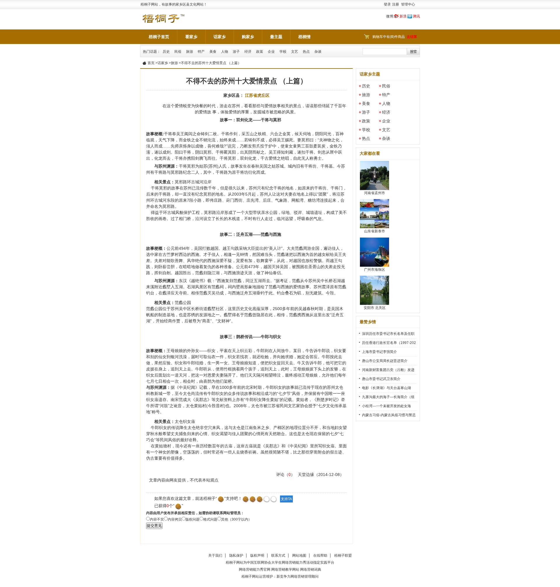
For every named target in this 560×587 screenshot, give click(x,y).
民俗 (177, 52)
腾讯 (416, 16)
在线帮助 (320, 555)
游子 (236, 52)
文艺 (294, 52)
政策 (259, 52)
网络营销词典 (310, 569)
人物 (224, 52)
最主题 (276, 36)
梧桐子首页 (159, 36)
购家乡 (248, 36)
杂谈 (317, 52)
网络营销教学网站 (285, 569)
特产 (201, 52)
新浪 (403, 16)
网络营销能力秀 (294, 562)
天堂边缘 (306, 474)
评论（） (285, 474)
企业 (271, 52)
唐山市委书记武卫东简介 (381, 379)
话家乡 (220, 36)
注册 (395, 4)
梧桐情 (304, 36)
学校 (282, 52)
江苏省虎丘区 (257, 95)
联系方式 (278, 555)
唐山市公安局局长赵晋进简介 (384, 361)
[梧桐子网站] (163, 15)
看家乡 (191, 36)
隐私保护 (236, 555)
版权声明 (257, 555)
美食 (212, 52)
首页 (151, 63)
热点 (306, 52)
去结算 (412, 37)
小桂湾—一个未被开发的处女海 (386, 406)
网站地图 (299, 555)
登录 (387, 4)
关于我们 (215, 555)
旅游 (189, 52)
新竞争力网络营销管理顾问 (297, 576)
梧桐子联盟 (343, 555)
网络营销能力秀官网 (254, 569)
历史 (166, 52)
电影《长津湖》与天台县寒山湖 (386, 388)
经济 (247, 52)
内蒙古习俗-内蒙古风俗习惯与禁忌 (389, 415)
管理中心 (408, 4)
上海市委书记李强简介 (379, 352)
